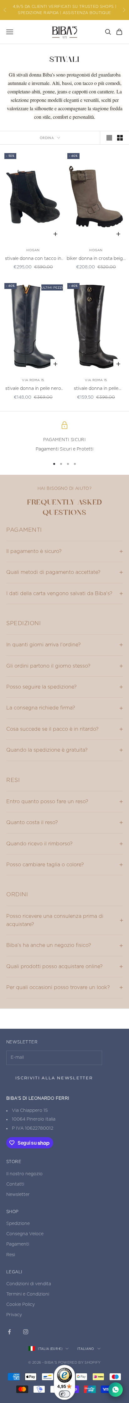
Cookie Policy (20, 1304)
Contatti (15, 1184)
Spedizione (18, 1223)
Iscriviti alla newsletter (54, 1077)
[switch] (64, 1394)
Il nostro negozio (24, 1174)
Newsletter (18, 1194)
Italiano (85, 1348)
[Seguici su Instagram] (26, 1332)
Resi (10, 1255)
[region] (64, 437)
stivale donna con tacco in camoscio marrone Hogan (33, 259)
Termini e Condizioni (27, 1294)
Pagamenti (17, 1244)
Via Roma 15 (33, 380)
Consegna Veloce (25, 1234)
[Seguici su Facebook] (9, 1332)
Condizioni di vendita (28, 1284)
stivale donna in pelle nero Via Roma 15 (33, 389)
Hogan (33, 250)
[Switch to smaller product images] (120, 137)
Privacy (14, 1315)
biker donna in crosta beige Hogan (96, 259)
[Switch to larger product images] (109, 137)
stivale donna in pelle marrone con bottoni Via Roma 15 (96, 389)
